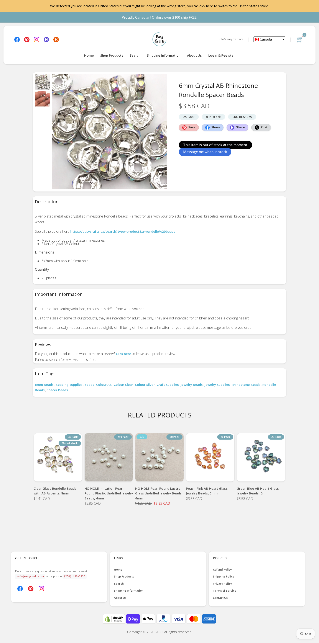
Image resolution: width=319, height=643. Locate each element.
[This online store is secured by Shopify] (114, 618)
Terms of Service (224, 590)
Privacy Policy (222, 584)
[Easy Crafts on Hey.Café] (46, 39)
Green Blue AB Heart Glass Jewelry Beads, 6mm (258, 491)
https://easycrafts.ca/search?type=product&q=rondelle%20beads (122, 231)
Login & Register (221, 55)
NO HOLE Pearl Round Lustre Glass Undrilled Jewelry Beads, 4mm (159, 493)
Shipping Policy (223, 576)
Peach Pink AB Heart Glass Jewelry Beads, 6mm (207, 491)
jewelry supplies (217, 384)
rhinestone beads (246, 384)
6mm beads (44, 384)
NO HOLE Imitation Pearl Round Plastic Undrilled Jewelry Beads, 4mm (108, 493)
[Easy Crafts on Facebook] (17, 39)
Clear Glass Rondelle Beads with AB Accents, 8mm (55, 491)
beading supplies (69, 384)
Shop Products (111, 55)
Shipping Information (164, 55)
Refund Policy (222, 569)
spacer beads (57, 390)
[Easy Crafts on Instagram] (36, 39)
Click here (123, 354)
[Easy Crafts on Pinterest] (27, 39)
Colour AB (104, 384)
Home (89, 55)
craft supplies (168, 384)
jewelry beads (192, 384)
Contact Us (220, 598)
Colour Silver (145, 384)
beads (89, 384)
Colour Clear (123, 384)
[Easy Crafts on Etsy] (56, 39)
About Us (194, 55)
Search (135, 55)
